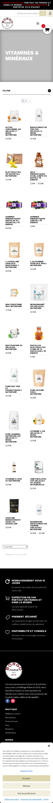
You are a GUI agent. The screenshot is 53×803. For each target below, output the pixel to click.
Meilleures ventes (13, 713)
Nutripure (9, 729)
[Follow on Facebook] (7, 701)
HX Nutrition (10, 733)
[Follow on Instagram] (13, 701)
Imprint (46, 799)
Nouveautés (10, 717)
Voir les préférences (27, 793)
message (32, 635)
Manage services (26, 771)
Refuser (26, 786)
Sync (7, 725)
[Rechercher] (42, 13)
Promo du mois (11, 721)
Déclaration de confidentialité (31, 799)
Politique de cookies (11, 799)
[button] (49, 745)
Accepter (26, 778)
